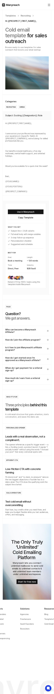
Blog (46, 614)
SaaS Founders (27, 624)
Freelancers (25, 619)
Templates (10, 15)
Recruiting (26, 15)
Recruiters (24, 629)
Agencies (24, 614)
